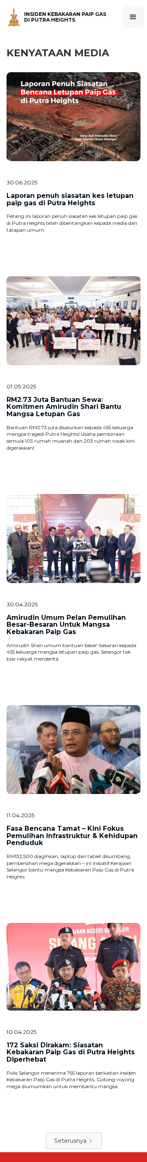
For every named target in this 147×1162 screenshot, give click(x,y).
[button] (133, 17)
